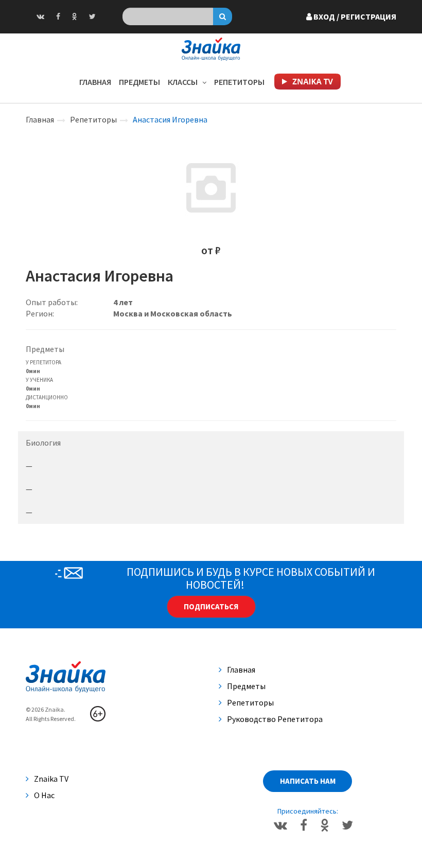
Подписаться (211, 606)
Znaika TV (51, 778)
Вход (354, 16)
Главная (95, 82)
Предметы (139, 82)
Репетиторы (239, 82)
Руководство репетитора (275, 719)
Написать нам (308, 781)
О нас (44, 795)
